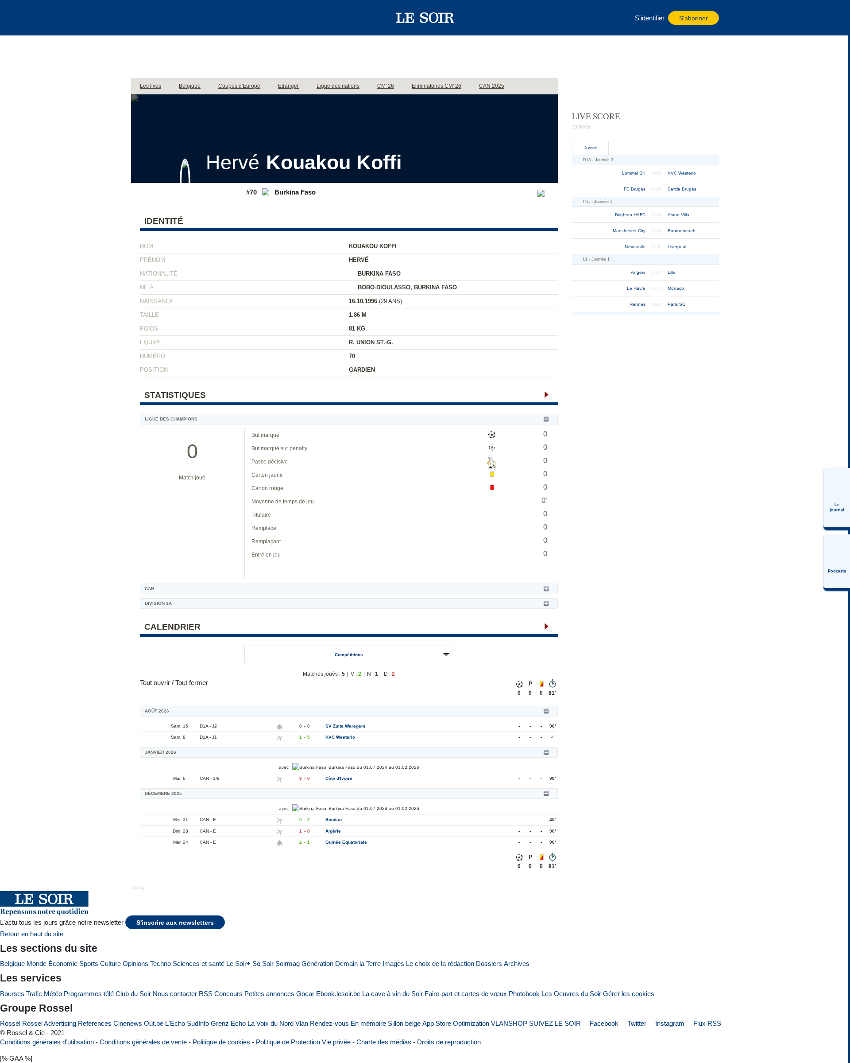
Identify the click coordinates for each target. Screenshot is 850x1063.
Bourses (12, 993)
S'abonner (693, 18)
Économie (62, 963)
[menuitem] (836, 497)
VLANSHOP (509, 1023)
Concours (228, 993)
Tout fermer (191, 682)
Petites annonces (269, 993)
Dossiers (489, 963)
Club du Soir (133, 993)
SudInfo (198, 1023)
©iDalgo (139, 887)
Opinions (135, 963)
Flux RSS (706, 1023)
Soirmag (287, 963)
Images (393, 963)
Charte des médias (383, 1042)
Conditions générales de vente (143, 1042)
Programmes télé (89, 993)
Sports (88, 963)
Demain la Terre (358, 963)
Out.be (153, 1023)
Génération (317, 963)
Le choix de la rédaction (440, 963)
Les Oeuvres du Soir (571, 993)
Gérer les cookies (628, 993)
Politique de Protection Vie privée (303, 1042)
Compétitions (349, 654)
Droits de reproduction (449, 1042)
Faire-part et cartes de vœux (466, 993)
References (95, 1023)
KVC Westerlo (340, 737)
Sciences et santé (198, 963)
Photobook (524, 993)
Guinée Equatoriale (346, 842)
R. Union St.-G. (371, 342)
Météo (53, 993)
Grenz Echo (228, 1023)
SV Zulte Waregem (345, 726)
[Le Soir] (425, 17)
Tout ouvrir (155, 682)
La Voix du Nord (270, 1023)
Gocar (305, 993)
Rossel (10, 1023)
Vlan (301, 1023)
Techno (160, 963)
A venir (590, 148)
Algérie (333, 831)
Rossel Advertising (49, 1023)
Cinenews (127, 1023)
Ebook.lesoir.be (338, 993)
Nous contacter (175, 993)
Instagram (668, 1023)
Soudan (333, 819)
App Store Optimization (455, 1023)
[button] (142, 17)
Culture (110, 963)
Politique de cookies (221, 1042)
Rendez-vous (329, 1023)
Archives (516, 963)
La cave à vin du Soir (392, 993)
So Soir (263, 963)
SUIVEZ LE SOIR (555, 1023)
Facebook (603, 1023)
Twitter (636, 1023)
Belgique (12, 963)
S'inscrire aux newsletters (175, 922)
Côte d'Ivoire (338, 778)
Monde (36, 963)
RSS (205, 993)
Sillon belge (404, 1023)
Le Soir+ (238, 963)
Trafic (34, 993)
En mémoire (368, 1023)
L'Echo (175, 1023)
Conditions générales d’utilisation (47, 1042)
